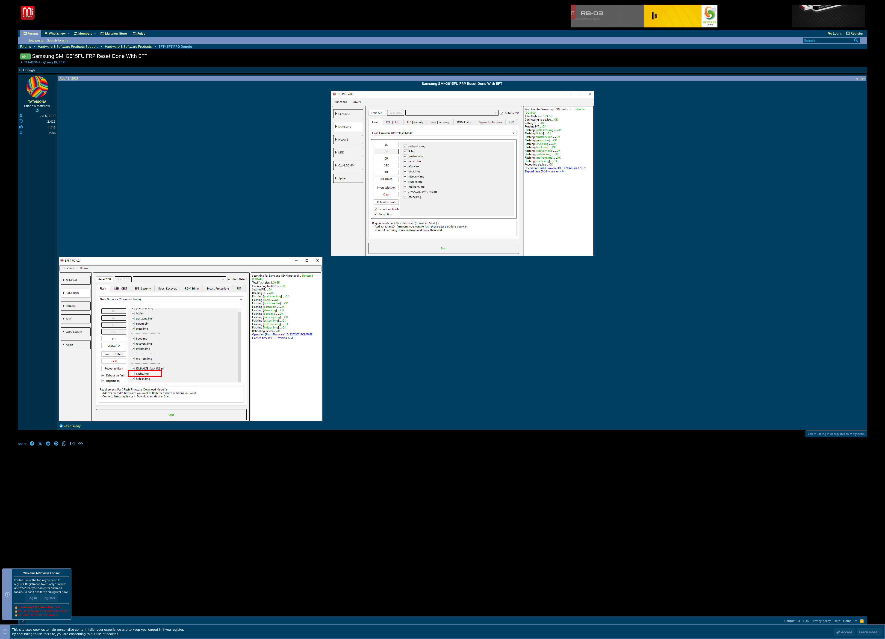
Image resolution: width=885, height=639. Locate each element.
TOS (806, 621)
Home (847, 621)
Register (49, 598)
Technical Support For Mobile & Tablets (43, 611)
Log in (32, 598)
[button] (68, 33)
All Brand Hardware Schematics (38, 615)
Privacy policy (821, 621)
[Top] (856, 620)
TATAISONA (32, 62)
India (52, 133)
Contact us (792, 621)
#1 (863, 79)
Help (837, 621)
